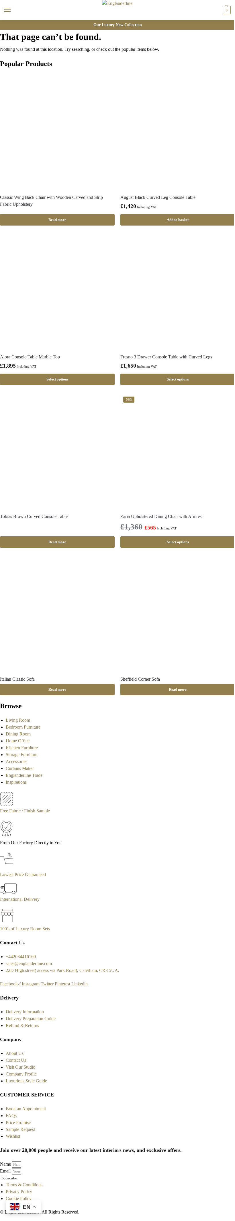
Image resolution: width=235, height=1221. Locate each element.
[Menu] (12, 10)
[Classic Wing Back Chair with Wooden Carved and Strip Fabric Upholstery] (57, 132)
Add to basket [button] (178, 220)
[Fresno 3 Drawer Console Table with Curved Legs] (177, 291)
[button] (226, 10)
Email (6, 1170)
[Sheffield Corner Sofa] (177, 613)
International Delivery (20, 899)
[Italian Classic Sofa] (57, 613)
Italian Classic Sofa (17, 679)
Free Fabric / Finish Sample (25, 810)
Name (6, 1164)
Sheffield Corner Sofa (140, 679)
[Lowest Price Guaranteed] (8, 867)
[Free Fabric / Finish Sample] (6, 803)
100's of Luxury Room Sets (25, 928)
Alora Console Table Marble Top (30, 356)
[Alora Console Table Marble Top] (57, 291)
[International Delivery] (8, 892)
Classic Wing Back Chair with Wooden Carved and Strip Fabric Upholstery (51, 201)
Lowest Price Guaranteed (23, 874)
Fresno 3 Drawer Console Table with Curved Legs (166, 356)
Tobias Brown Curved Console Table (34, 516)
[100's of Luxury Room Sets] (7, 921)
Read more (57, 220)
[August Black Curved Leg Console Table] (177, 132)
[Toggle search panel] (6, 23)
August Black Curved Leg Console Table (157, 197)
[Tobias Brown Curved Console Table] (57, 451)
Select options (57, 379)
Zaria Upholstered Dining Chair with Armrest (161, 516)
